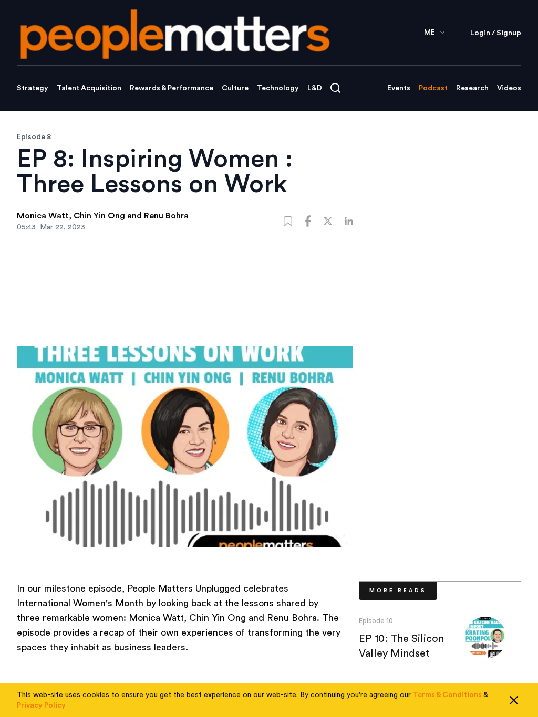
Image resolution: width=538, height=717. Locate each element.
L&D (314, 88)
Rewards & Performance (171, 88)
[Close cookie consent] (513, 700)
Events (398, 88)
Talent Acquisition (89, 88)
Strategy (32, 88)
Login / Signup (495, 33)
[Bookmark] (288, 221)
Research (472, 88)
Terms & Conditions (447, 695)
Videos (509, 88)
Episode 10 (376, 621)
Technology (278, 88)
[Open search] (335, 88)
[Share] (308, 220)
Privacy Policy (41, 705)
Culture (235, 88)
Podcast (433, 88)
